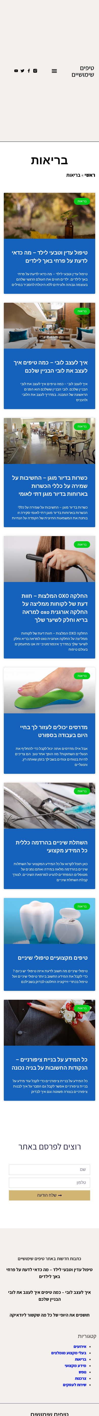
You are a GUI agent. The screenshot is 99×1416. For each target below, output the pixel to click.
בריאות (80, 1359)
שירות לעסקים (74, 1384)
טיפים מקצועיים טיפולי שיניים (53, 958)
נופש (82, 1372)
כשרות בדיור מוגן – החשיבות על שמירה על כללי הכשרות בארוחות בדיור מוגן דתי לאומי (50, 486)
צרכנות (80, 1378)
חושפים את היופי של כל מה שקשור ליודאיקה (50, 1315)
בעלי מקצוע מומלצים (68, 1353)
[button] (54, 71)
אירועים (80, 1346)
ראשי (90, 175)
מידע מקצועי (75, 1365)
